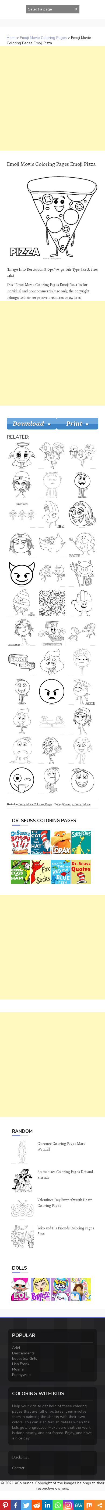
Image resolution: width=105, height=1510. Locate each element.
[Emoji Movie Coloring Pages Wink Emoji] (22, 780)
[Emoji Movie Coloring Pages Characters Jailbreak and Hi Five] (52, 544)
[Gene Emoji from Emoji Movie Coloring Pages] (82, 780)
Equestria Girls (24, 1358)
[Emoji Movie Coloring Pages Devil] (82, 573)
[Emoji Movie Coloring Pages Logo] (22, 662)
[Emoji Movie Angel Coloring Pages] (82, 691)
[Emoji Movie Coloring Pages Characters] (82, 455)
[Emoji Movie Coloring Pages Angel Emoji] (22, 455)
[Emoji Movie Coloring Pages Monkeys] (22, 514)
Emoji (78, 804)
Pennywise (21, 1374)
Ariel (16, 1347)
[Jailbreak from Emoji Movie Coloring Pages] (82, 721)
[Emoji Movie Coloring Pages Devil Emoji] (22, 573)
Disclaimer (20, 1457)
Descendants (23, 1353)
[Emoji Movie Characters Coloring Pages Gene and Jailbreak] (82, 632)
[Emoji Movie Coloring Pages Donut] (82, 544)
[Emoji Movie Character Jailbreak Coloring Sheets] (22, 484)
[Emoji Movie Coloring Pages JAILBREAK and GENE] (52, 721)
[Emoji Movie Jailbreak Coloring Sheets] (22, 544)
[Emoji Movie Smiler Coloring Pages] (52, 750)
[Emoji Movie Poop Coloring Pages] (52, 662)
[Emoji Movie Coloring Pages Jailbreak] (22, 632)
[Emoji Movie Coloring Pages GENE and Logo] (52, 780)
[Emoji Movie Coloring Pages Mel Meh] (52, 484)
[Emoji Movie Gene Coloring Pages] (22, 750)
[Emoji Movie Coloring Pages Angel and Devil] (52, 573)
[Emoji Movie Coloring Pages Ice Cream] (22, 603)
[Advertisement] (52, 98)
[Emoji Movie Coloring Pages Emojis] (52, 603)
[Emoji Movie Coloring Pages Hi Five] (52, 514)
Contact (18, 1468)
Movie (86, 804)
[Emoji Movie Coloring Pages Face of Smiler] (82, 514)
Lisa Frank (20, 1363)
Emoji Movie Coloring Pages (43, 37)
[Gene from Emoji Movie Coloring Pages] (82, 484)
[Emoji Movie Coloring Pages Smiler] (82, 750)
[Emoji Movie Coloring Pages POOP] (22, 721)
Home (12, 37)
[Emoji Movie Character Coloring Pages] (22, 691)
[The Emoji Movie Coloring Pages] (82, 662)
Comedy (68, 804)
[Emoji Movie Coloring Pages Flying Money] (52, 632)
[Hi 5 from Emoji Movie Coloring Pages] (82, 603)
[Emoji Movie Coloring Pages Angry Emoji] (52, 691)
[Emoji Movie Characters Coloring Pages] (52, 455)
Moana (18, 1369)
